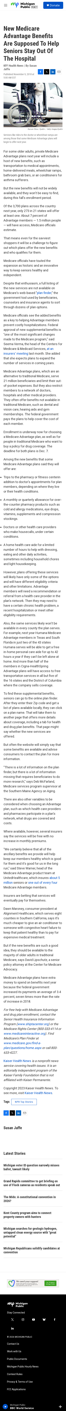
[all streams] (61, 1406)
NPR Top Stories (24, 1101)
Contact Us (13, 1344)
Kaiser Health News (17, 1061)
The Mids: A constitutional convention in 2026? (30, 1199)
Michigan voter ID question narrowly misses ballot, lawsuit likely (31, 1167)
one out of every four (42, 882)
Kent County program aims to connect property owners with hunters (27, 1215)
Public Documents (17, 1359)
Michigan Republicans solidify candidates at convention (32, 1250)
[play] (5, 1406)
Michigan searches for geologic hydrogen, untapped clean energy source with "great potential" (30, 1232)
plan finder (44, 293)
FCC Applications (16, 1389)
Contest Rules (15, 1374)
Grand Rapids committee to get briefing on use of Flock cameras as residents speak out (32, 1183)
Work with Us (14, 1351)
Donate (55, 5)
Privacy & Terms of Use (20, 1381)
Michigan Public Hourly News (23, 1366)
